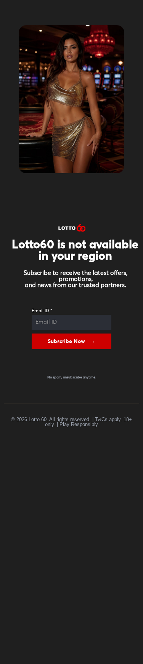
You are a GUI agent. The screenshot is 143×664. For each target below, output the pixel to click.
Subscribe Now (66, 341)
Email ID (42, 311)
